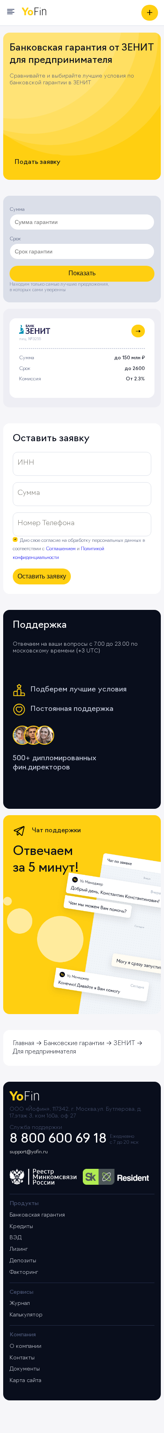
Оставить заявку (42, 576)
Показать (82, 273)
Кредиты (21, 1227)
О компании (25, 1346)
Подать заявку (37, 162)
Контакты (22, 1358)
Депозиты (23, 1261)
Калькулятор (26, 1315)
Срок (15, 239)
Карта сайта (25, 1381)
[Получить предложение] (149, 13)
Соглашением (61, 549)
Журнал (20, 1303)
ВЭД (15, 1238)
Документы (25, 1369)
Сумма (17, 209)
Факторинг (24, 1272)
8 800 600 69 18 (58, 1139)
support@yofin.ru (29, 1152)
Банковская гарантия (37, 1215)
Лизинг (19, 1249)
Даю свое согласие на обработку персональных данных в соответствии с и (79, 549)
